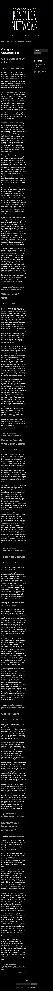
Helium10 (4, 639)
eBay (2, 967)
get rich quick (19, 815)
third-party (16, 967)
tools (23, 707)
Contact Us (29, 42)
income (6, 967)
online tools (13, 707)
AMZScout (4, 668)
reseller (23, 550)
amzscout (19, 705)
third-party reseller (13, 552)
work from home (5, 818)
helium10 (3, 707)
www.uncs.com (20, 277)
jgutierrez (22, 68)
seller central (4, 552)
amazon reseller (17, 287)
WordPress (22, 987)
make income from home (7, 816)
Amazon (10, 287)
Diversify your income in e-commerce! (10, 826)
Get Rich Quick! (11, 713)
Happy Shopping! (6, 42)
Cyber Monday (9, 289)
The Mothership (19, 42)
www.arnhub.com (6, 281)
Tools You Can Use (13, 556)
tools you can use (5, 708)
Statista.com (12, 914)
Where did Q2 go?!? (40, 69)
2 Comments (22, 972)
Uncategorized (12, 286)
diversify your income (18, 966)
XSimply (32, 987)
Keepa (3, 609)
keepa (8, 707)
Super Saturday (17, 289)
